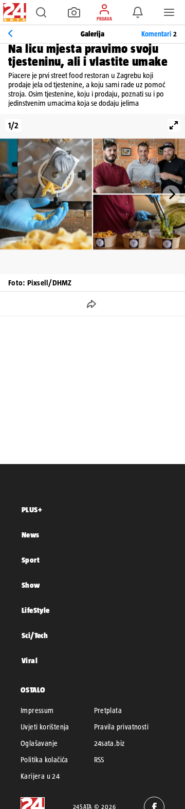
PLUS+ (32, 509)
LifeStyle (36, 610)
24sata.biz (109, 743)
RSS (99, 760)
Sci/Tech (35, 635)
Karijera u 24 (40, 776)
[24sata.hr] (13, 12)
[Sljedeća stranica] (171, 194)
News (31, 534)
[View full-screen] (174, 125)
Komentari (159, 34)
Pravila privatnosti (121, 727)
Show (31, 585)
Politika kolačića (44, 760)
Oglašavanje (39, 743)
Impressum (37, 710)
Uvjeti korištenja (45, 727)
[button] (41, 12)
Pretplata (108, 710)
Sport (31, 559)
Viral (30, 660)
